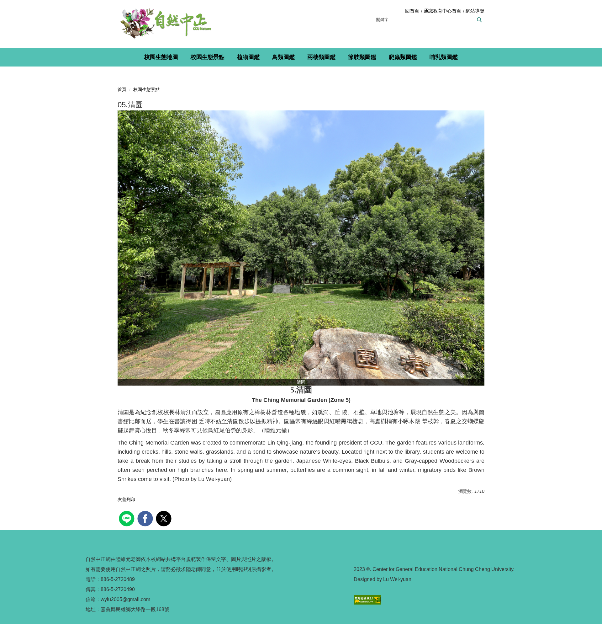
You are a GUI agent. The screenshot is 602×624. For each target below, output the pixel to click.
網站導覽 (475, 10)
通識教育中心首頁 (442, 10)
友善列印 (126, 499)
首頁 (122, 89)
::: (119, 78)
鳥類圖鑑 (283, 57)
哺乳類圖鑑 (444, 57)
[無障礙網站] (367, 599)
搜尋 (478, 19)
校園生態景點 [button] (207, 57)
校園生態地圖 (161, 57)
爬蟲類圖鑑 (403, 57)
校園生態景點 (146, 89)
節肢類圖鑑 (362, 57)
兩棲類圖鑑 (321, 57)
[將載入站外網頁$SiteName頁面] (127, 518)
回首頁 (412, 10)
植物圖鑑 (248, 57)
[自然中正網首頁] (165, 23)
